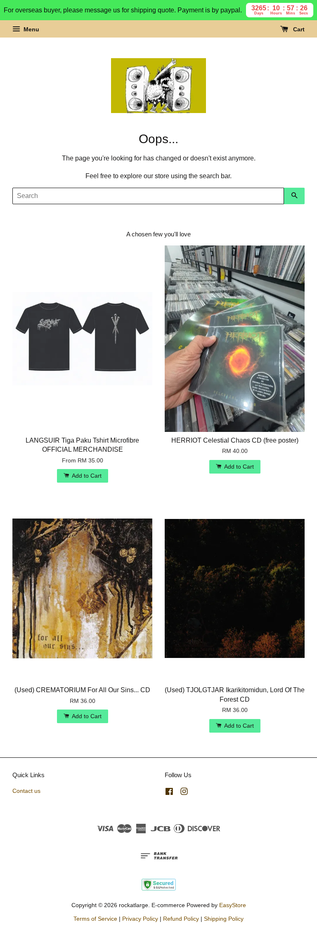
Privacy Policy (140, 919)
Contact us (26, 791)
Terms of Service (95, 919)
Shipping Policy (224, 919)
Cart (298, 29)
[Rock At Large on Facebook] (169, 793)
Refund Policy (181, 919)
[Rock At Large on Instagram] (184, 793)
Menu (30, 29)
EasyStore (232, 905)
